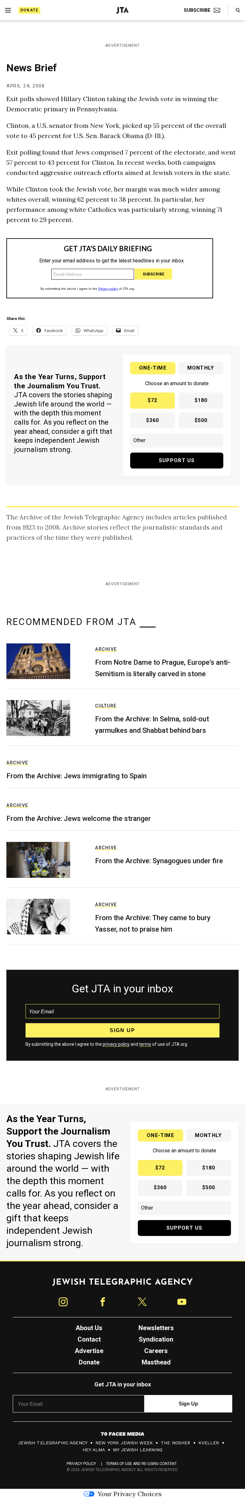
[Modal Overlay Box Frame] (122, 750)
